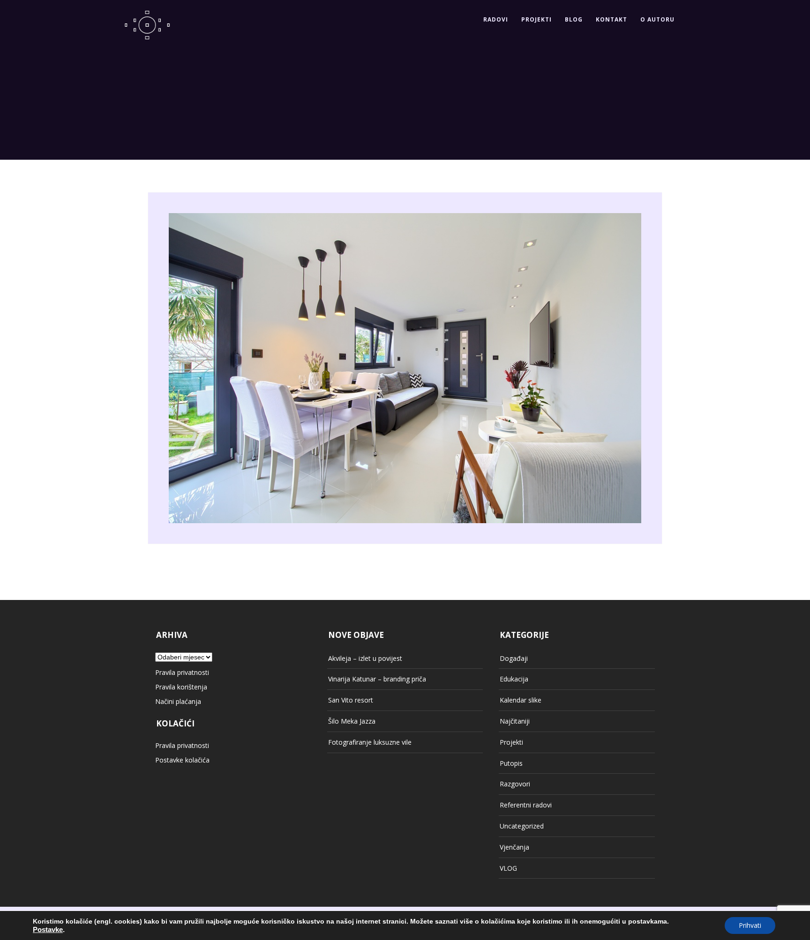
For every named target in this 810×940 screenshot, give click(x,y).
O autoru (657, 19)
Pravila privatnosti (182, 672)
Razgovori (515, 783)
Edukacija (514, 678)
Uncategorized (522, 826)
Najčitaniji (515, 721)
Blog (574, 19)
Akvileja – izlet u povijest (365, 658)
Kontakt (611, 19)
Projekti (536, 19)
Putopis (511, 763)
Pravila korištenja (181, 686)
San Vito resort (350, 700)
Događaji (514, 658)
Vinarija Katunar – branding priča (377, 678)
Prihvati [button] (750, 925)
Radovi (495, 19)
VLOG (508, 868)
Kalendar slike (520, 700)
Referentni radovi (526, 804)
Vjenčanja (514, 847)
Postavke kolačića (182, 759)
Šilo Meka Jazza (351, 721)
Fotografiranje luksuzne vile (370, 742)
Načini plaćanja (178, 701)
